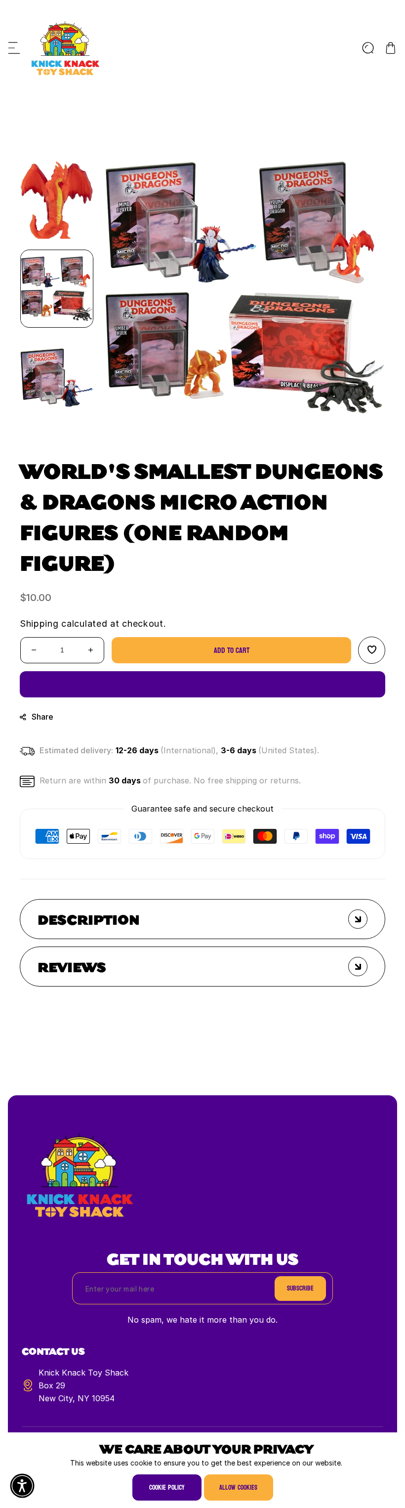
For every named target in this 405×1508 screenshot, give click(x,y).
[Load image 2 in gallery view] (56, 378)
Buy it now (203, 684)
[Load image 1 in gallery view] (56, 289)
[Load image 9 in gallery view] (56, 200)
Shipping (39, 623)
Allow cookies (238, 1487)
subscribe (300, 1288)
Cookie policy (167, 1487)
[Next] (57, 434)
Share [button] (42, 717)
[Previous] (57, 147)
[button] (14, 48)
